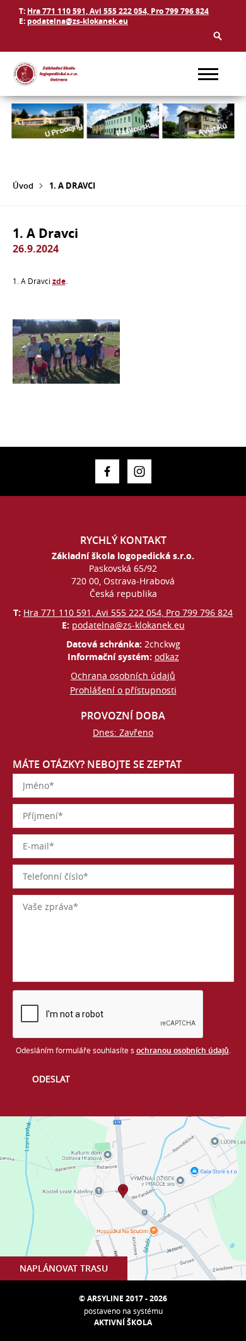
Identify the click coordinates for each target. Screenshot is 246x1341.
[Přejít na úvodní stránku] (50, 73)
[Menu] (208, 74)
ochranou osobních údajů (182, 1050)
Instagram (139, 471)
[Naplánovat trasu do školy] (123, 1198)
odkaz (167, 657)
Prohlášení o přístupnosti (123, 690)
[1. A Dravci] (66, 351)
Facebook (107, 471)
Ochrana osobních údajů (123, 676)
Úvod (23, 185)
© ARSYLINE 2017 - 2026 (123, 1298)
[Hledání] (217, 36)
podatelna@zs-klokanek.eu (77, 21)
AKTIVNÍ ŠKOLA (123, 1322)
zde (59, 281)
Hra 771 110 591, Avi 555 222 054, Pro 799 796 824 (118, 11)
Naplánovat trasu (64, 1268)
